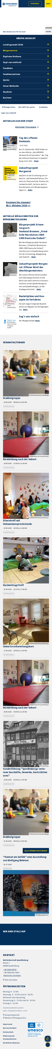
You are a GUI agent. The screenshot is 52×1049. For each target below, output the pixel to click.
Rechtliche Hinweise (11, 1043)
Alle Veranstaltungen (36, 850)
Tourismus (34, 3)
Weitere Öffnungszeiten (15, 1018)
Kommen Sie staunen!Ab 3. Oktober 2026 (18, 204)
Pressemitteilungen (25, 127)
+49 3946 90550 (9, 969)
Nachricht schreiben (12, 975)
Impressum (7, 1024)
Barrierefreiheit (9, 1028)
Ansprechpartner (12, 1015)
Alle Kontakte (11, 980)
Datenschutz (8, 1032)
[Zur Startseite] (10, 4)
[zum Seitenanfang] (47, 1044)
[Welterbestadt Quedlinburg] (26, 968)
